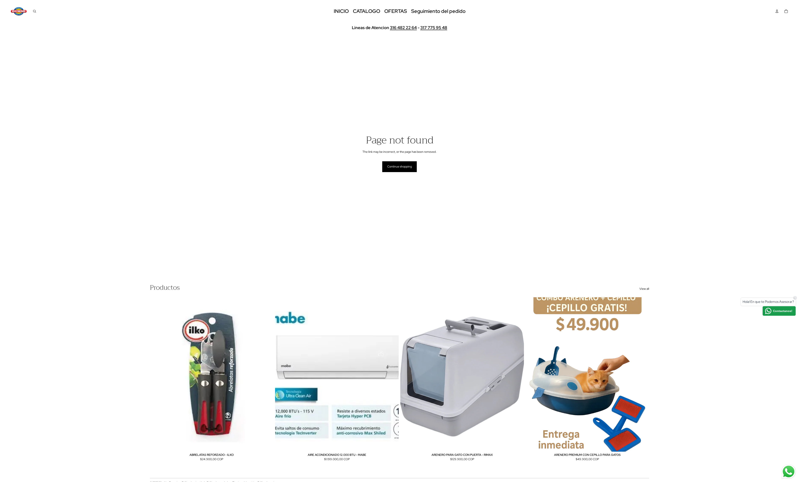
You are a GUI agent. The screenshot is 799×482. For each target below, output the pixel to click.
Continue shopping (399, 166)
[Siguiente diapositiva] (392, 374)
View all (644, 289)
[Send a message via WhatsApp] (788, 471)
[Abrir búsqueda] (34, 11)
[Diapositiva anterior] (281, 374)
